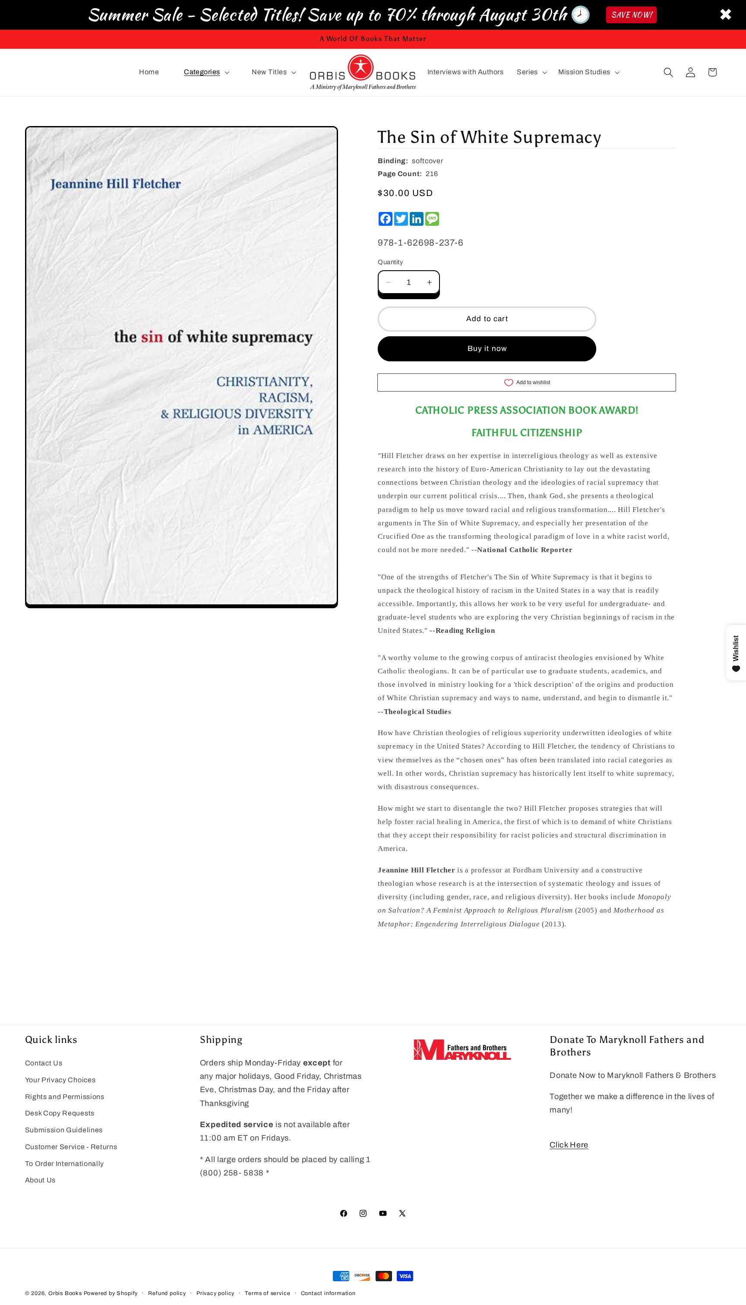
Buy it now (487, 348)
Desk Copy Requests (60, 1113)
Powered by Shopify (111, 1293)
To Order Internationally (64, 1163)
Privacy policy (215, 1293)
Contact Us (44, 1063)
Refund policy (167, 1293)
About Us (40, 1180)
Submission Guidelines (64, 1130)
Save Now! (631, 15)
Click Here (569, 1145)
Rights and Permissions (64, 1096)
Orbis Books (65, 1293)
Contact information (328, 1293)
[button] (205, 72)
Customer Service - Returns (71, 1146)
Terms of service (267, 1293)
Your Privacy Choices (60, 1080)
